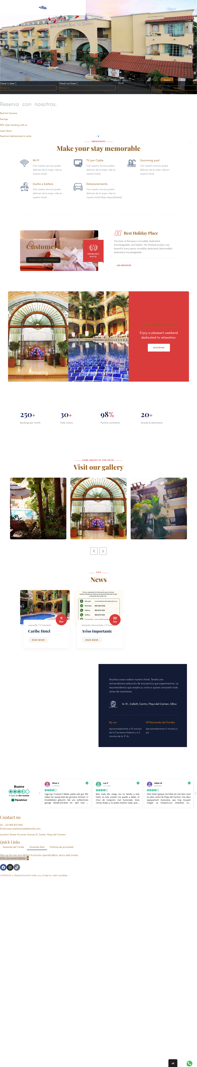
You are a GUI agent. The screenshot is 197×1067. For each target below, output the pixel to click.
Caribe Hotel (39, 631)
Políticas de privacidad (61, 846)
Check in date (8, 83)
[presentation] (94, 551)
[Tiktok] (16, 867)
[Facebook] (3, 867)
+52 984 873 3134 (14, 824)
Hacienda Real (36, 846)
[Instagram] (10, 867)
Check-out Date (68, 83)
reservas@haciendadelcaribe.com (23, 828)
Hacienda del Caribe (13, 846)
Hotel (121, 82)
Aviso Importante (97, 631)
